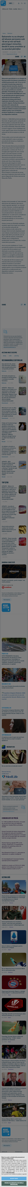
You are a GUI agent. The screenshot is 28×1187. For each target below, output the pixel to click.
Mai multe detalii (10, 1172)
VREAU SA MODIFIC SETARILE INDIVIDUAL (13, 1183)
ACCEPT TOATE (14, 1178)
